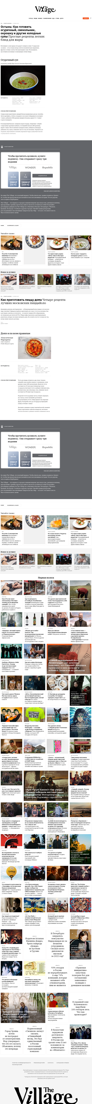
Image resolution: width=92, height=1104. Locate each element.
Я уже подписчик (8, 146)
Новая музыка (74, 691)
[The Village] (46, 10)
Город (31, 18)
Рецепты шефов (7, 23)
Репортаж (4, 596)
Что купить (50, 628)
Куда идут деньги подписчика (52, 190)
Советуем (50, 692)
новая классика (5, 660)
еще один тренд (74, 850)
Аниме (72, 723)
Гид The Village (28, 596)
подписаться (42, 175)
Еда (53, 18)
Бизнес (40, 18)
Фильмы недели (28, 692)
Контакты (50, 1062)
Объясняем (73, 596)
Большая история (53, 657)
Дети (61, 18)
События (50, 1009)
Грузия (26, 818)
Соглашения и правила (62, 1062)
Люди (35, 18)
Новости (34, 936)
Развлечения (47, 18)
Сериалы (4, 628)
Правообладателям (39, 1062)
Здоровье (50, 596)
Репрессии (4, 850)
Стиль (57, 18)
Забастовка (27, 755)
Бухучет (26, 628)
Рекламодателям (17, 1064)
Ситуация (27, 723)
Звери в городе (51, 723)
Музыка (3, 723)
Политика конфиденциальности (21, 1062)
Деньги (3, 882)
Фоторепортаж (29, 787)
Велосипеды (50, 818)
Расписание (27, 850)
